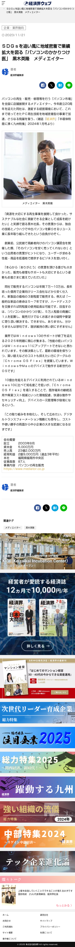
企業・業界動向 (14, 27)
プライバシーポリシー (50, 927)
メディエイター (13, 528)
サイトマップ (46, 921)
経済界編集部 (17, 75)
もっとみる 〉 (64, 905)
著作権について (10, 939)
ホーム (6, 915)
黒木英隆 (30, 528)
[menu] (3, 3)
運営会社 (44, 915)
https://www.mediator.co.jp (24, 468)
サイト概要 (8, 933)
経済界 (50, 119)
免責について (46, 933)
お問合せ (7, 921)
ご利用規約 (8, 927)
